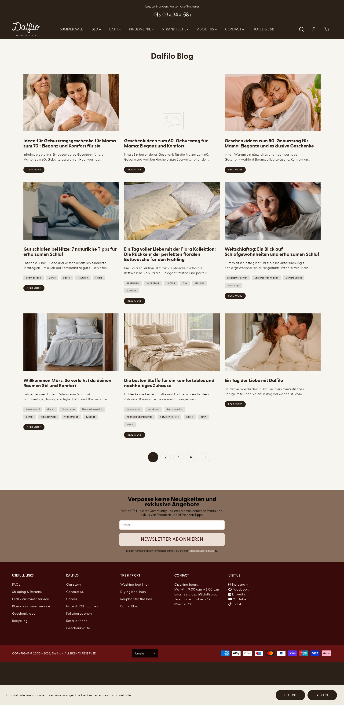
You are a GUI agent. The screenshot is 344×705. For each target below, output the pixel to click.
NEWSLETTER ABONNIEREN (172, 539)
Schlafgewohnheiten (266, 277)
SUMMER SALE (71, 29)
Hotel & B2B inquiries (82, 606)
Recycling (20, 621)
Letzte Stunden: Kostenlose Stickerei (172, 6)
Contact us (75, 592)
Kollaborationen (79, 614)
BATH (114, 29)
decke (51, 409)
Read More (34, 169)
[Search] (301, 29)
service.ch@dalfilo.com (202, 594)
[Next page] (206, 457)
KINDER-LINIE (140, 29)
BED (95, 29)
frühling (171, 283)
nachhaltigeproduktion (140, 416)
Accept (322, 695)
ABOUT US (206, 29)
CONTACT (233, 29)
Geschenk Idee (24, 614)
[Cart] (327, 29)
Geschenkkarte (78, 628)
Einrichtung (152, 283)
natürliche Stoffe (169, 416)
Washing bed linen (135, 585)
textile (98, 277)
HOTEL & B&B (263, 29)
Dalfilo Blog (129, 606)
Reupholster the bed (136, 599)
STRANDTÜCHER (175, 29)
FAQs (16, 585)
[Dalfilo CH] (26, 29)
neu (185, 283)
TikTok (236, 604)
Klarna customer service (31, 606)
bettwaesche (33, 277)
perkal (66, 277)
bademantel (33, 409)
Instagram (239, 585)
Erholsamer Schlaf (237, 277)
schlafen (200, 283)
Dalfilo (52, 277)
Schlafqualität (294, 277)
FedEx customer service (30, 599)
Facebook (240, 589)
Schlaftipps (233, 285)
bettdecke (154, 409)
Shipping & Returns (27, 592)
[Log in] (314, 29)
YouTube (239, 599)
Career (71, 599)
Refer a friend (77, 621)
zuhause (131, 290)
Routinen (83, 277)
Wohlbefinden (48, 416)
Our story (73, 585)
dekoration (133, 283)
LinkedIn (238, 594)
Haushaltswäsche (92, 409)
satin (203, 416)
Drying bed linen (133, 592)
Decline (290, 695)
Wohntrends (71, 416)
